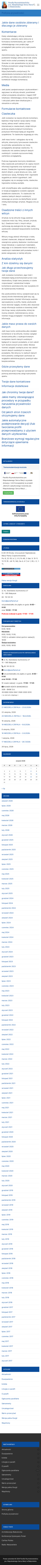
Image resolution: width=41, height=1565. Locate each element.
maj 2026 (5, 815)
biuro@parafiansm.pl (10, 601)
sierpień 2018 (7, 1268)
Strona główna (7, 1510)
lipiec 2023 (6, 981)
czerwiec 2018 (7, 1278)
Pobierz (5, 531)
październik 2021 (8, 1083)
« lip (3, 788)
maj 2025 (5, 874)
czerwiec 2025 (8, 869)
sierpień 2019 (7, 1210)
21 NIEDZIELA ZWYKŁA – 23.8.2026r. (16, 707)
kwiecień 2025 (7, 879)
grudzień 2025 (7, 840)
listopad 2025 (7, 845)
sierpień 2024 (7, 918)
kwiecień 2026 (7, 820)
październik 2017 (8, 1317)
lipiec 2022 (6, 1039)
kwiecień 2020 (7, 1171)
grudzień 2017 (7, 1307)
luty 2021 (5, 1122)
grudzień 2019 (7, 1190)
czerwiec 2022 (8, 1044)
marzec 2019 (7, 1234)
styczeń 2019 (7, 1244)
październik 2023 (9, 966)
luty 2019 (5, 1239)
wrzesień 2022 (7, 1030)
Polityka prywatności (10, 1514)
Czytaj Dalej (8, 493)
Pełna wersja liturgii (9, 580)
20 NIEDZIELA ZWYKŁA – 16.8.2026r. (16, 716)
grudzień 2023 (7, 957)
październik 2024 (9, 908)
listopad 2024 (7, 903)
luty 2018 (5, 1297)
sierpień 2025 (7, 859)
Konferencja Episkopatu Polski (14, 1536)
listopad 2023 (7, 961)
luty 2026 (5, 830)
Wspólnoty (6, 1423)
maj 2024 (5, 932)
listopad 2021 (7, 1078)
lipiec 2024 (6, 923)
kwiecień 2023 (7, 996)
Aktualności (6, 1374)
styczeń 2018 (7, 1302)
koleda (4, 1384)
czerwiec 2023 (8, 986)
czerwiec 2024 (8, 927)
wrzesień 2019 (7, 1205)
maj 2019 (5, 1224)
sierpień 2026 (7, 801)
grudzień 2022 (7, 1015)
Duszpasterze (7, 1379)
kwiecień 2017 (7, 1346)
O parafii (5, 1394)
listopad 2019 (7, 1195)
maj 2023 (5, 991)
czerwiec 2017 (7, 1336)
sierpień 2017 (7, 1327)
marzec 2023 (7, 1000)
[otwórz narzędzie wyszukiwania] (34, 5)
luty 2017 (5, 1356)
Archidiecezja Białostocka (12, 1532)
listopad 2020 (7, 1137)
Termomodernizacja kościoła (14, 467)
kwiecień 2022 (7, 1054)
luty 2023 (5, 1005)
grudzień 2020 (7, 1132)
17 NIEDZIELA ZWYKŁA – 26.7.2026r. (16, 742)
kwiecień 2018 (7, 1288)
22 (31, 777)
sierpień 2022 (7, 1034)
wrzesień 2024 (7, 913)
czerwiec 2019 (7, 1220)
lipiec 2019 (6, 1215)
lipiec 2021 (6, 1098)
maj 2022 (5, 1049)
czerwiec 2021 (7, 1103)
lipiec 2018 (6, 1273)
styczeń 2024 (7, 952)
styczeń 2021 (7, 1127)
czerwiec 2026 (8, 811)
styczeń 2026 (7, 835)
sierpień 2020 (7, 1151)
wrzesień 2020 (7, 1147)
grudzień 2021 (7, 1073)
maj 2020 (5, 1166)
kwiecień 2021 (7, 1112)
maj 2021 (5, 1108)
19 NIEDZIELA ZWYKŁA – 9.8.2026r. (16, 724)
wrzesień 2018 (7, 1263)
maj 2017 (5, 1341)
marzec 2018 (7, 1293)
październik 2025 (9, 850)
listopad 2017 (7, 1312)
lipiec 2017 (6, 1331)
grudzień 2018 (7, 1249)
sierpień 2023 (7, 976)
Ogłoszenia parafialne (10, 1399)
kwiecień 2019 (7, 1229)
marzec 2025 (7, 884)
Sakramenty (6, 1403)
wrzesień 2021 (7, 1088)
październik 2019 (8, 1200)
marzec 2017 (7, 1351)
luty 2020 (5, 1181)
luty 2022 (5, 1064)
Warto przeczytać (9, 1413)
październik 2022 (9, 1025)
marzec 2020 (7, 1176)
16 (36, 774)
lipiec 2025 (6, 864)
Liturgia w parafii (8, 1389)
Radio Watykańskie (9, 1545)
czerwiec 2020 (8, 1161)
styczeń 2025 (7, 893)
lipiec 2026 (6, 806)
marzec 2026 (7, 825)
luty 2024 (5, 947)
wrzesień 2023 (7, 971)
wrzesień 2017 (7, 1322)
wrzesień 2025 (7, 854)
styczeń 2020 (7, 1185)
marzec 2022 (7, 1059)
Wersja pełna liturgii (9, 1418)
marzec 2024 (7, 942)
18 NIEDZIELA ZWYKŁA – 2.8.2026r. (16, 733)
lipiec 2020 (6, 1156)
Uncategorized (7, 1408)
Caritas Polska (7, 1540)
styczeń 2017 (7, 1361)
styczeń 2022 (7, 1069)
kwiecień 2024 (7, 937)
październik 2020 (9, 1142)
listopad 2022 (7, 1020)
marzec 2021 (7, 1117)
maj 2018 (5, 1283)
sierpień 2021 (7, 1093)
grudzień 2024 (7, 898)
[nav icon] (38, 5)
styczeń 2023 (7, 1010)
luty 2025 (5, 888)
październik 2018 (8, 1258)
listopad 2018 (7, 1254)
